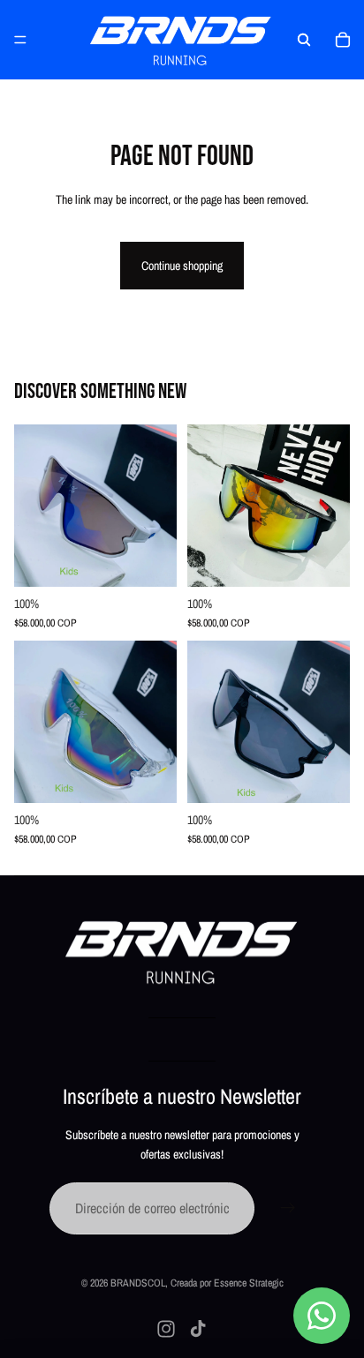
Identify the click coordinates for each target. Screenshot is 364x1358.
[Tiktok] (198, 1328)
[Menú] (20, 39)
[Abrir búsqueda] (303, 39)
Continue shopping (182, 266)
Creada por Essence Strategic (227, 1283)
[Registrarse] (288, 1208)
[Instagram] (166, 1328)
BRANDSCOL (137, 1283)
